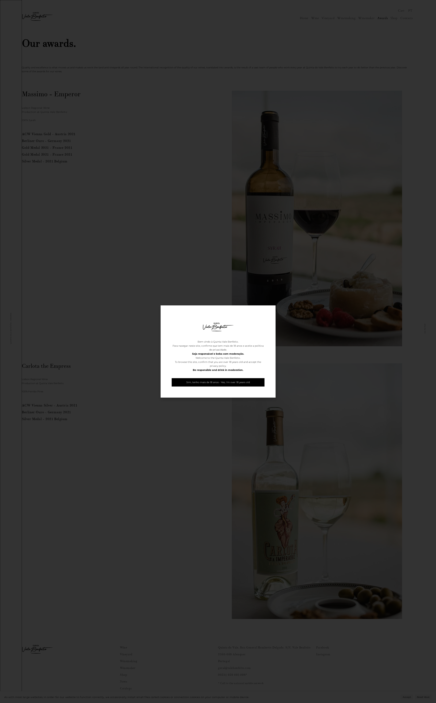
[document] (218, 351)
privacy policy (218, 365)
